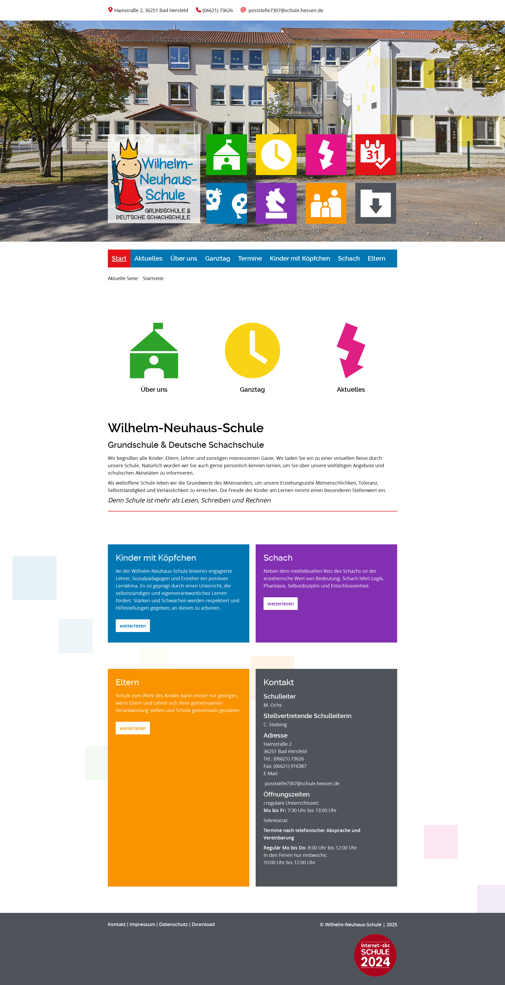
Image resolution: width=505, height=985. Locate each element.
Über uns (183, 258)
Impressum (142, 924)
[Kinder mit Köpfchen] (226, 206)
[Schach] (272, 206)
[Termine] (371, 157)
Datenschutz (173, 924)
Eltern (376, 258)
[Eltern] (322, 206)
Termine (250, 258)
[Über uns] (226, 157)
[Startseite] (154, 177)
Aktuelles (148, 258)
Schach (349, 258)
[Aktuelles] (322, 157)
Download (203, 924)
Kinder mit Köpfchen (300, 258)
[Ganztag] (272, 157)
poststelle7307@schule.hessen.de (286, 10)
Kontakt (117, 924)
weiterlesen (133, 626)
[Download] (371, 206)
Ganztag (217, 258)
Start (119, 258)
